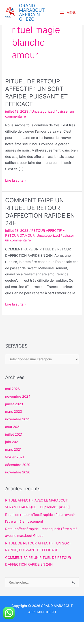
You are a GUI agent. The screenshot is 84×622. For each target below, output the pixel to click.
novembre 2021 (17, 419)
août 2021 (13, 427)
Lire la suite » (15, 180)
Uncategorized (43, 111)
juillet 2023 (14, 404)
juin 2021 (12, 442)
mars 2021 (13, 449)
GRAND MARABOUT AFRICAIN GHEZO (32, 12)
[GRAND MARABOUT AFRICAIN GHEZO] (10, 12)
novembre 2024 (17, 396)
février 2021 (14, 457)
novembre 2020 (17, 472)
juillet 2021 (13, 434)
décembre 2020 (17, 465)
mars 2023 (13, 411)
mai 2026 (12, 389)
